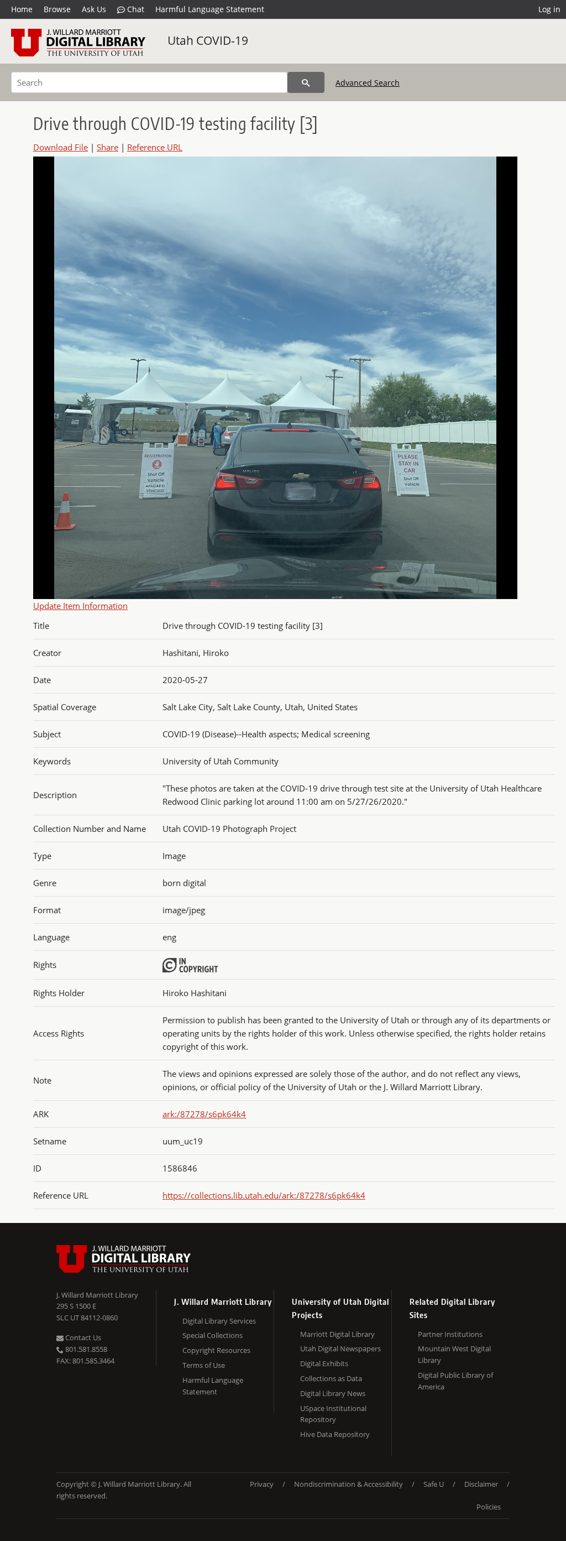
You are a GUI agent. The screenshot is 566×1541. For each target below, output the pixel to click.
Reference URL (154, 147)
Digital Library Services (219, 1321)
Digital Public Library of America (455, 1381)
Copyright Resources (216, 1350)
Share (107, 147)
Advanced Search (368, 82)
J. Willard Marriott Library (97, 1295)
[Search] (305, 82)
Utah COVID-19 (207, 40)
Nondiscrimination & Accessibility (348, 1484)
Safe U (433, 1484)
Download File (60, 147)
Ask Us (94, 9)
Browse (57, 9)
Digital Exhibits (324, 1363)
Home (22, 9)
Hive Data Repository (335, 1434)
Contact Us (82, 1337)
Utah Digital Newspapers (340, 1348)
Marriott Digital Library (337, 1334)
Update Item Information (80, 605)
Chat (134, 9)
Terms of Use (203, 1365)
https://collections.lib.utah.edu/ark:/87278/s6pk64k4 (264, 1195)
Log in (549, 9)
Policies (488, 1507)
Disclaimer (481, 1484)
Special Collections (212, 1335)
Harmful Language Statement (209, 9)
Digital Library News (332, 1393)
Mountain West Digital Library (454, 1354)
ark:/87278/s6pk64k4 (204, 1114)
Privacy (262, 1484)
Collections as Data (331, 1378)
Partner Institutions (450, 1334)
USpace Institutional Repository (333, 1414)
